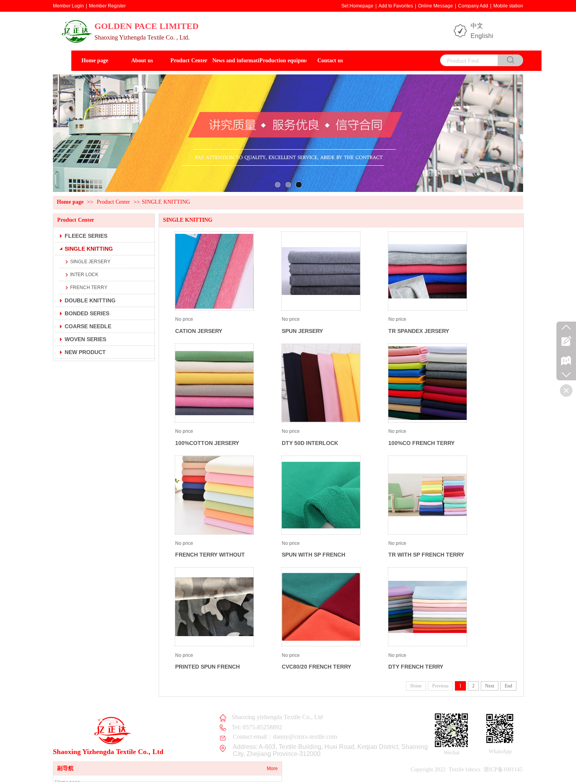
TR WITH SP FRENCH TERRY (426, 555)
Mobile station (508, 6)
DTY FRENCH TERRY (415, 667)
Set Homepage (357, 6)
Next (489, 686)
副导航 (65, 768)
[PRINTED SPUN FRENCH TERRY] (214, 606)
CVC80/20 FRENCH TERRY (316, 667)
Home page (70, 202)
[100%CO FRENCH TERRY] (427, 383)
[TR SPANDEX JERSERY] (427, 271)
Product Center (113, 202)
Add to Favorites (396, 6)
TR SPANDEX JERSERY (418, 331)
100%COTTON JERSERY (207, 443)
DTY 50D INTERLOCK (310, 443)
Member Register (107, 6)
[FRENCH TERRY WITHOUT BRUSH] (214, 495)
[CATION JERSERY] (214, 271)
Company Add (473, 6)
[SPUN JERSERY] (320, 271)
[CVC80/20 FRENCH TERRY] (320, 606)
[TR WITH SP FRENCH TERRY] (427, 495)
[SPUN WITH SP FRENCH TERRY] (320, 495)
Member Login (68, 6)
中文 (477, 25)
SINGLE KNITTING (166, 202)
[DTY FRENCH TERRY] (427, 606)
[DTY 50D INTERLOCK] (320, 383)
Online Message (435, 6)
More (272, 768)
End (508, 686)
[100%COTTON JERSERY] (214, 383)
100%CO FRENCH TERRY (421, 443)
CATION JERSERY (198, 331)
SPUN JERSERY (302, 331)
